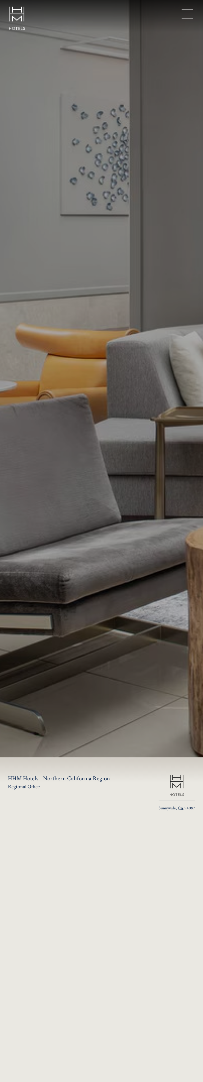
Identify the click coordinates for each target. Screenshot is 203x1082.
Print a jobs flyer (50, 961)
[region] (187, 14)
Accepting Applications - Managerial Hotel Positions (64, 942)
